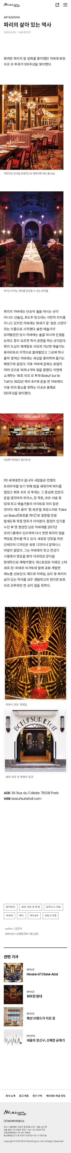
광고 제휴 (24, 1096)
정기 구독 (37, 1096)
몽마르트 (10, 907)
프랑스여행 (51, 915)
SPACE (31, 969)
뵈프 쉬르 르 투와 (30, 907)
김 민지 (27, 32)
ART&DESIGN (12, 17)
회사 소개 (10, 1096)
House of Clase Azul (42, 974)
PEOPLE (31, 1036)
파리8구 (34, 915)
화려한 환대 (34, 996)
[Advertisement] (35, 864)
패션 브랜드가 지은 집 (41, 1018)
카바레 (9, 915)
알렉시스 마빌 (53, 907)
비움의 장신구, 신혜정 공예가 (46, 1040)
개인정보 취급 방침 (55, 1096)
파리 (21, 915)
